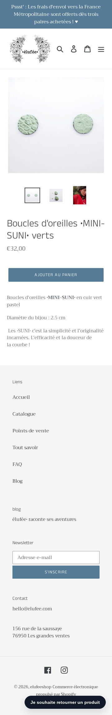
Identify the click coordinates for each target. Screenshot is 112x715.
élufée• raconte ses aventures (44, 519)
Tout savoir (25, 447)
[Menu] (101, 49)
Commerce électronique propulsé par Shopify (67, 690)
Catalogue (24, 414)
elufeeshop (40, 686)
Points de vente (30, 430)
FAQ (17, 464)
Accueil (21, 397)
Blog (17, 481)
